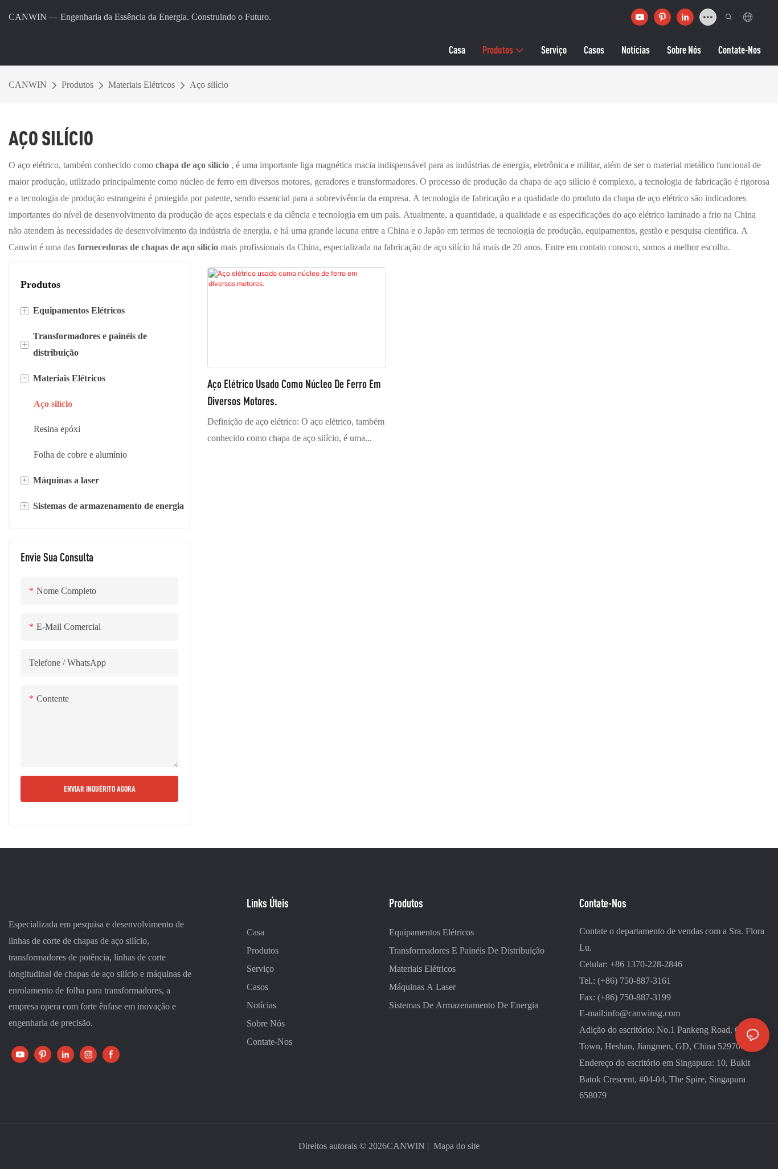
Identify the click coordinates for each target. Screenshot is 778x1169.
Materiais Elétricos (141, 84)
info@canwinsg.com (642, 1013)
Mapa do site (455, 1146)
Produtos (77, 84)
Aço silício (209, 84)
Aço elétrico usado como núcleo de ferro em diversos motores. (294, 392)
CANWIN (28, 84)
